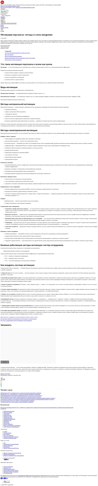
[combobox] (6, 482)
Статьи (2, 31)
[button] (2, 25)
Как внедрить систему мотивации (13, 59)
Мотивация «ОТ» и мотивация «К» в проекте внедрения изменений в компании (20, 394)
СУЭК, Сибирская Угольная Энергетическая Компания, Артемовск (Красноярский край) (51, 407)
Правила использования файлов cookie (25, 7)
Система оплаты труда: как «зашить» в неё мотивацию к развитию (17, 402)
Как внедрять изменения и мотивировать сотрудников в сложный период (19, 318)
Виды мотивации (9, 54)
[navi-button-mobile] (2, 29)
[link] (3, 22)
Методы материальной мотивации (13, 56)
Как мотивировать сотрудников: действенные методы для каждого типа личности (21, 396)
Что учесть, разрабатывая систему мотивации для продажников (16, 320)
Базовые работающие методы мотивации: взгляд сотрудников (20, 58)
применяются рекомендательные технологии (29, 475)
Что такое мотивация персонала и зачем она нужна (17, 53)
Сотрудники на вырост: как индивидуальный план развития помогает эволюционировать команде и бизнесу (27, 399)
